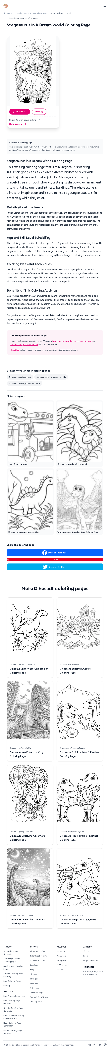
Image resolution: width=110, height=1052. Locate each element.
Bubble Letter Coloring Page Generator (13, 1017)
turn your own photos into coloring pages (72, 341)
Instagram (61, 960)
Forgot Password (91, 960)
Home (8, 13)
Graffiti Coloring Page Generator (13, 1009)
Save (56, 560)
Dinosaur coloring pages (38, 13)
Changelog (35, 978)
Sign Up (86, 951)
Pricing (6, 985)
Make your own (16, 124)
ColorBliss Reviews (38, 956)
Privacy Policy (36, 1001)
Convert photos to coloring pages (11, 960)
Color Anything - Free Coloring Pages (93, 972)
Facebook (61, 951)
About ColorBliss (37, 951)
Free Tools (8, 992)
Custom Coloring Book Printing (13, 975)
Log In (86, 956)
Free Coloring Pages (20, 13)
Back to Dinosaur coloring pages (23, 18)
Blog (32, 969)
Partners (34, 983)
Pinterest (61, 956)
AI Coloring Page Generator (10, 952)
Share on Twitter (57, 566)
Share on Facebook (57, 552)
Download (20, 111)
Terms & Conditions (39, 997)
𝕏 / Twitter (62, 965)
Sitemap (34, 974)
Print (37, 111)
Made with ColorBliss (39, 960)
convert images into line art (24, 344)
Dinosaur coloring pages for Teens (24, 383)
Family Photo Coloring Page (13, 967)
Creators (34, 965)
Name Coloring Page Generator (12, 1024)
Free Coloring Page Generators (11, 1002)
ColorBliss (14, 350)
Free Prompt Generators (14, 996)
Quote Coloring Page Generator (12, 1032)
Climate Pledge (37, 992)
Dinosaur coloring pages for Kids (51, 377)
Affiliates (34, 988)
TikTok (60, 969)
